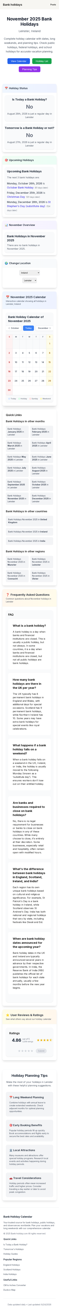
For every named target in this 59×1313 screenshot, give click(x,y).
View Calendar (18, 61)
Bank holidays (12, 4)
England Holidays (11, 1265)
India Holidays (10, 1274)
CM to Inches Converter (14, 1285)
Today (28, 328)
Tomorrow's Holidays (13, 1249)
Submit (41, 1051)
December (43, 328)
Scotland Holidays (11, 1269)
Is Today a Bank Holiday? (15, 1244)
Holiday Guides (10, 1254)
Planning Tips (29, 69)
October (15, 328)
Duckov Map (9, 1290)
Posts (53, 4)
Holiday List (42, 61)
